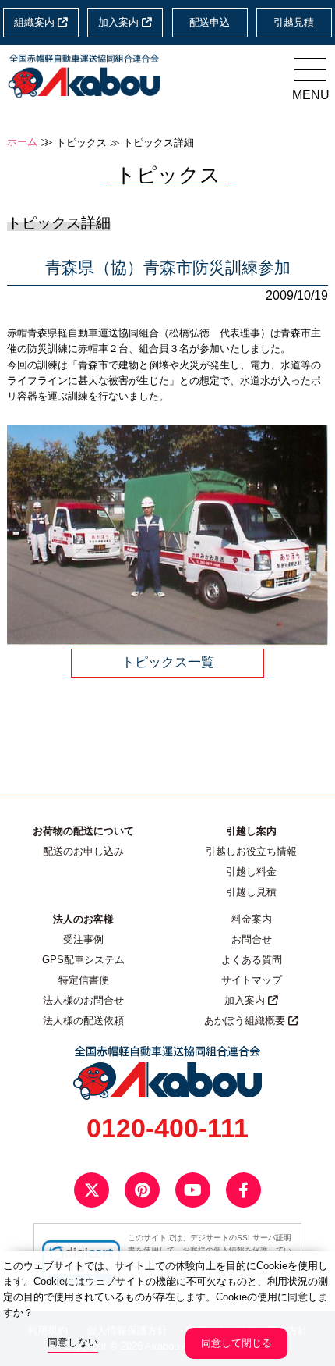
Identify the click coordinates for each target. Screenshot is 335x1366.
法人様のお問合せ (83, 1000)
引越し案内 (251, 831)
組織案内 (36, 22)
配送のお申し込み (83, 851)
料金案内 (251, 919)
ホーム (22, 142)
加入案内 (120, 22)
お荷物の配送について (83, 831)
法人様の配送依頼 (83, 1021)
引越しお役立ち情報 (251, 851)
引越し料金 (251, 871)
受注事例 (83, 939)
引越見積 (293, 22)
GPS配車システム (83, 960)
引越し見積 (251, 892)
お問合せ (251, 939)
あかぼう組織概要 (246, 1021)
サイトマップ (251, 980)
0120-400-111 (167, 1128)
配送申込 (209, 22)
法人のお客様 (83, 919)
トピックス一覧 (168, 662)
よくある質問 (251, 960)
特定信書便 (83, 980)
